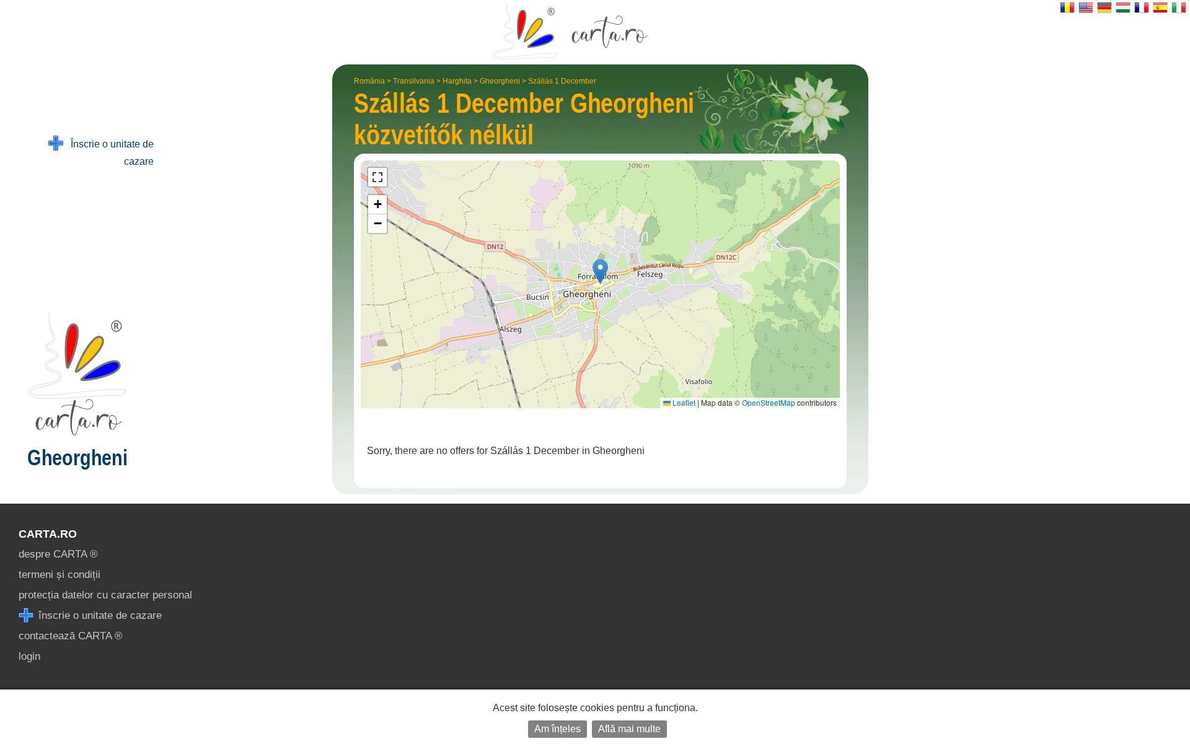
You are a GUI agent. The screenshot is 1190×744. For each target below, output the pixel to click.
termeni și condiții (59, 574)
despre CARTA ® (58, 554)
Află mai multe (629, 729)
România (369, 81)
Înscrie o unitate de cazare (108, 153)
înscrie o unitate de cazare (98, 615)
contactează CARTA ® (71, 636)
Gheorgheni (500, 81)
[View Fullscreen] (377, 177)
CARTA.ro (48, 534)
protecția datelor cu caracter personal (105, 595)
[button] (600, 271)
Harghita (457, 81)
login (29, 656)
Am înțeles (557, 729)
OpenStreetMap (768, 402)
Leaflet (683, 402)
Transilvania (413, 81)
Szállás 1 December (562, 81)
